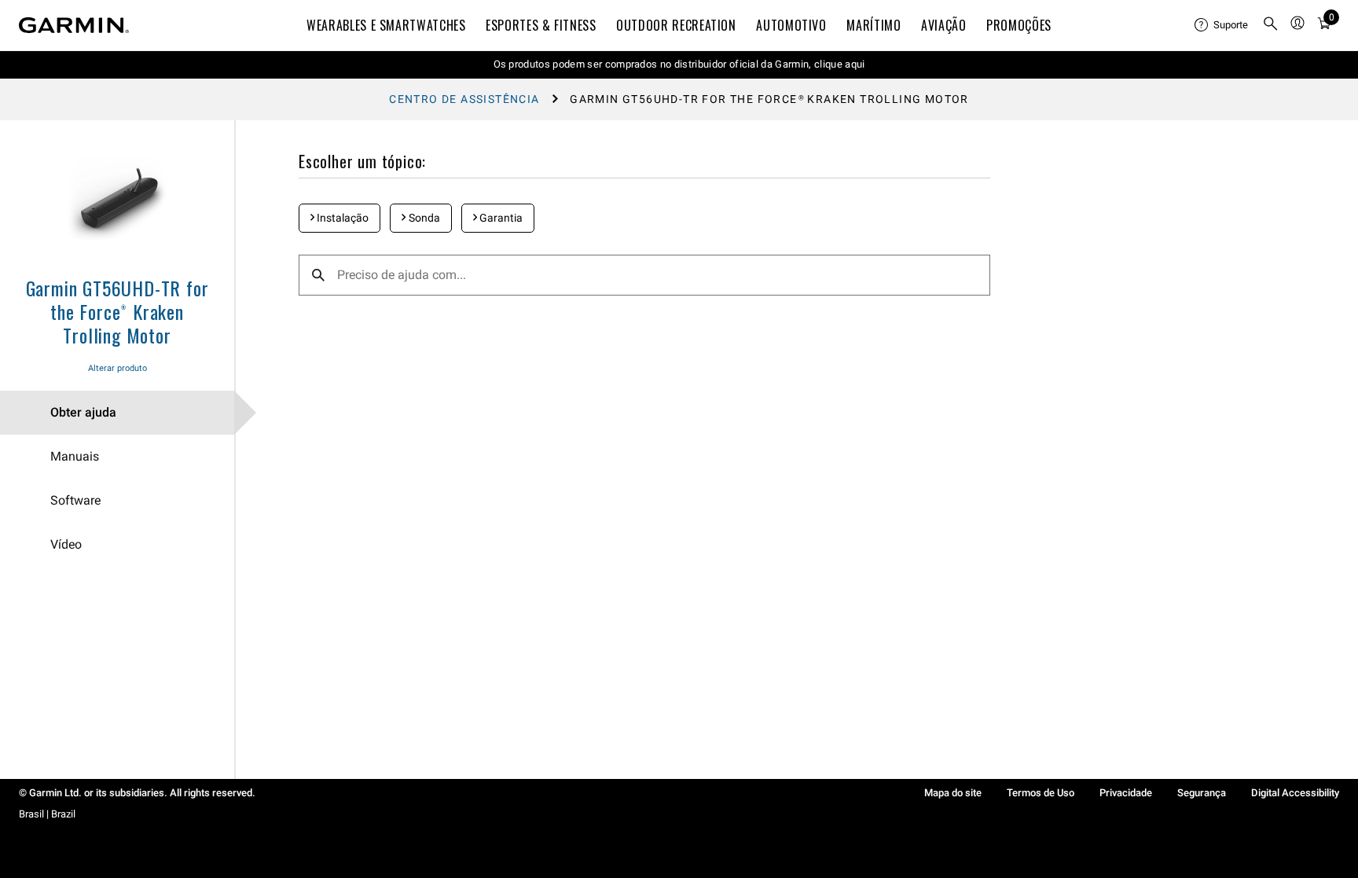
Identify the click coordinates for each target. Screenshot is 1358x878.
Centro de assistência (464, 99)
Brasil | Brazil (47, 814)
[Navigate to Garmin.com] (74, 25)
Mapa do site (953, 793)
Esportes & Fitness (541, 25)
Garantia (500, 217)
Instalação (341, 217)
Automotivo (791, 25)
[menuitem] (1222, 25)
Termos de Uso (1040, 793)
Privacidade (1125, 793)
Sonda (423, 217)
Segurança (1201, 793)
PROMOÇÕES (1019, 25)
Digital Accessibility (1295, 793)
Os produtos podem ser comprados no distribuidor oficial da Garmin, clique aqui (679, 64)
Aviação (943, 25)
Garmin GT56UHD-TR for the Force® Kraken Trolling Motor (117, 311)
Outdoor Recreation (676, 25)
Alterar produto (117, 368)
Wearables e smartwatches (385, 25)
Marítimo (873, 25)
